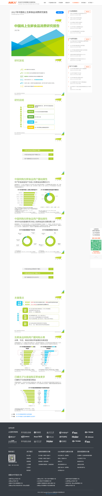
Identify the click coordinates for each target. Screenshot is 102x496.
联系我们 (29, 470)
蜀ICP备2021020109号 (51, 493)
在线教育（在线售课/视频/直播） (85, 455)
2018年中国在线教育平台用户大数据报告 (78, 68)
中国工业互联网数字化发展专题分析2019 (78, 13)
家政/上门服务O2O (62, 458)
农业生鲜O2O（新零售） (64, 455)
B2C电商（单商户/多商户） (44, 455)
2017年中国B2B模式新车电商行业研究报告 (78, 50)
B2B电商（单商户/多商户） (44, 458)
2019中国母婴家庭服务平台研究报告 (77, 31)
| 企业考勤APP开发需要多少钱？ (44, 481)
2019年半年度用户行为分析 (75, 73)
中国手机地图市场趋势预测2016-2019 (77, 54)
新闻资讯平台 (80, 461)
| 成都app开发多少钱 (13, 481)
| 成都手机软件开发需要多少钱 (72, 478)
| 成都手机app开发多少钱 (14, 478)
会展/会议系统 (80, 464)
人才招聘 (29, 464)
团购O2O (60, 461)
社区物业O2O (61, 470)
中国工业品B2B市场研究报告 (76, 18)
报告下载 (60, 12)
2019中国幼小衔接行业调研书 (76, 22)
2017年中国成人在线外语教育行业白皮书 (25, 416)
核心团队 (29, 455)
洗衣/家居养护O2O (62, 464)
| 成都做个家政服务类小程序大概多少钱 (46, 483)
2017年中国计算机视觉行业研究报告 (77, 45)
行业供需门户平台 (81, 458)
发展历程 (29, 458)
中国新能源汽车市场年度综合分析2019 (78, 59)
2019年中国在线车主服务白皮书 (76, 77)
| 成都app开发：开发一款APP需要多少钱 (46, 478)
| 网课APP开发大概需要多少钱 (15, 483)
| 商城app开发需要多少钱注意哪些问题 (46, 485)
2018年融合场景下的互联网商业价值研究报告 (79, 41)
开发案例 (61, 2)
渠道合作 (67, 2)
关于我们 (90, 2)
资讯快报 (83, 2)
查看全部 (87, 11)
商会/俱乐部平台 (81, 467)
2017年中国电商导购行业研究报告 (24, 414)
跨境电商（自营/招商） (43, 461)
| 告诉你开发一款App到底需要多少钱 (73, 483)
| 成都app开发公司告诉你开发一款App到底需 (18, 485)
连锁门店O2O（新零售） (64, 467)
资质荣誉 (29, 461)
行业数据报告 (75, 2)
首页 (45, 2)
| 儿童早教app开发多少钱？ (71, 481)
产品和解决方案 (52, 2)
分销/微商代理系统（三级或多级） (46, 464)
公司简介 (29, 467)
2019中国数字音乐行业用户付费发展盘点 (78, 82)
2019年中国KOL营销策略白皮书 (76, 26)
